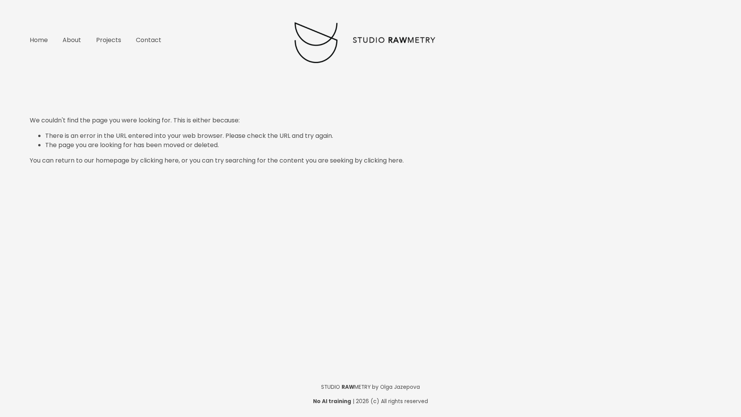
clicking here (159, 160)
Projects (108, 40)
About (72, 40)
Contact (148, 40)
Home (39, 40)
